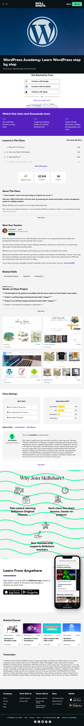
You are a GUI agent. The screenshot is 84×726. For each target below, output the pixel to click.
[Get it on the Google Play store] (31, 592)
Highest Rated (7, 427)
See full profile (69, 263)
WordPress (26, 276)
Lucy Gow (6, 344)
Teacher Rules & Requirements (41, 706)
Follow (20, 229)
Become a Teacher (41, 698)
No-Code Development (11, 276)
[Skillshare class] (12, 628)
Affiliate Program (25, 698)
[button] (3, 4)
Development (39, 276)
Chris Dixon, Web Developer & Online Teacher (19, 69)
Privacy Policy (37, 105)
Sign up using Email (42, 100)
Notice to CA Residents (69, 717)
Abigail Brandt (48, 380)
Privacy (32, 717)
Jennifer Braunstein (49, 344)
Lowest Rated (19, 427)
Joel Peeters (12, 440)
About (5, 698)
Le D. (4, 380)
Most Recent (31, 427)
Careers (5, 701)
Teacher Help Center (40, 702)
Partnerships (23, 701)
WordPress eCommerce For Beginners (69, 641)
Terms (38, 717)
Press (5, 704)
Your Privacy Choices (49, 717)
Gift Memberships (58, 698)
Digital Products (57, 701)
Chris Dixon (15, 229)
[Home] (40, 4)
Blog (4, 707)
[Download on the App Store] (11, 592)
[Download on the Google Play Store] (75, 705)
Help (25, 717)
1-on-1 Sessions (57, 704)
